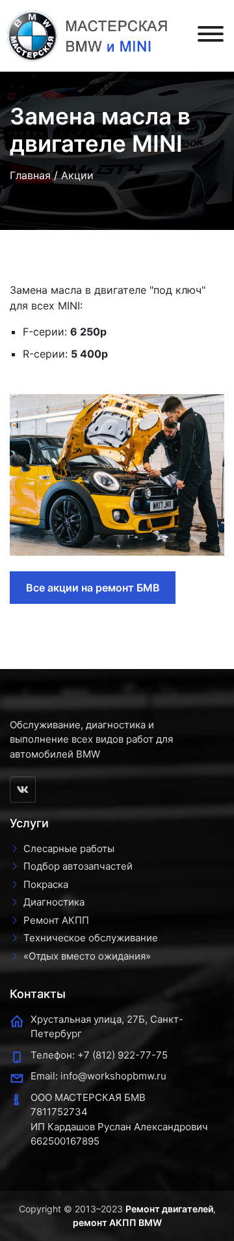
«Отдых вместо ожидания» (87, 956)
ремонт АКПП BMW (117, 1222)
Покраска (45, 884)
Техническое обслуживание (90, 938)
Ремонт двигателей (169, 1208)
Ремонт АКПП (56, 920)
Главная (30, 175)
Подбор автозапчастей (78, 866)
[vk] (23, 790)
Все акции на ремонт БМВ (93, 587)
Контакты (38, 994)
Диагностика (53, 902)
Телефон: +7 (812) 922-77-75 (99, 1055)
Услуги (29, 823)
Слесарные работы (68, 848)
